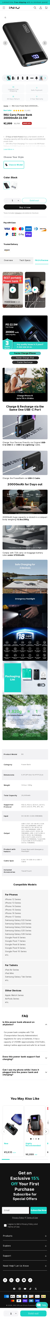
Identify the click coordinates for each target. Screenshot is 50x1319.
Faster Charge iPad (25, 358)
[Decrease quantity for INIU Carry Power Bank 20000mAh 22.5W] (6, 200)
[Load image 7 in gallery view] (36, 78)
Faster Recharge (25, 362)
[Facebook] (14, 1288)
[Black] (7, 185)
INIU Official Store (20, 1305)
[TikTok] (30, 1288)
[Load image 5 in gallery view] (27, 78)
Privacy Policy (18, 1218)
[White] (14, 185)
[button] (4, 8)
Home (6, 106)
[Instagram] (19, 1288)
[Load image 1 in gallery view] (9, 78)
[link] (5, 1280)
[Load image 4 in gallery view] (22, 78)
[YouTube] (25, 1288)
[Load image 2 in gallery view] (13, 78)
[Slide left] (5, 43)
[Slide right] (44, 43)
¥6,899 (35, 1154)
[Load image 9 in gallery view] (41, 78)
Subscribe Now (39, 1210)
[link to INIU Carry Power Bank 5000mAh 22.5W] (13, 1131)
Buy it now (25, 207)
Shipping (18, 213)
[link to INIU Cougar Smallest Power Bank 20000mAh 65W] (35, 1131)
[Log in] (40, 8)
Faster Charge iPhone (25, 353)
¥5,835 (13, 1151)
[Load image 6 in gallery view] (32, 78)
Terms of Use (32, 1218)
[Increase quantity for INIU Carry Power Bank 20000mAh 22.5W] (18, 200)
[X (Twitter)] (35, 1288)
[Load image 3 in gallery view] (18, 78)
